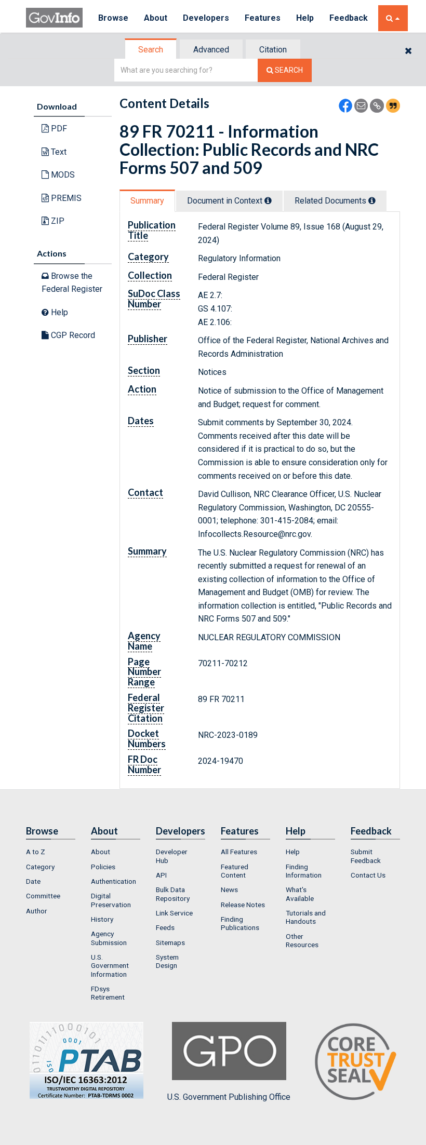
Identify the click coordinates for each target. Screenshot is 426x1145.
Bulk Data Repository (173, 893)
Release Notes (243, 904)
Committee (43, 896)
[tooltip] (268, 200)
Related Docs (331, 201)
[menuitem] (50, 851)
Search (150, 50)
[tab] (151, 49)
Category (40, 867)
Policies (103, 867)
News (229, 889)
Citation (273, 50)
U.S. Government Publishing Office (228, 1097)
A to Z (35, 851)
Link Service (174, 913)
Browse (113, 18)
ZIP (56, 221)
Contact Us (368, 875)
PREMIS (65, 198)
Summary (147, 201)
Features (263, 18)
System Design (167, 961)
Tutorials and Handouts (306, 917)
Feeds (165, 927)
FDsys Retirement (108, 993)
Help (305, 18)
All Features (239, 851)
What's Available (300, 893)
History (102, 919)
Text (57, 152)
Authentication (113, 881)
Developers (206, 18)
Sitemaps (170, 942)
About (155, 18)
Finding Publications (240, 923)
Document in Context (225, 201)
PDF (58, 128)
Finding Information (304, 871)
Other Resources (302, 940)
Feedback (348, 18)
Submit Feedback (366, 855)
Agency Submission (109, 938)
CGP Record (72, 335)
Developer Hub (172, 855)
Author (36, 911)
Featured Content (234, 871)
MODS (62, 175)
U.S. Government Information (110, 965)
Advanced (211, 50)
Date (33, 881)
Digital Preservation (111, 900)
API (161, 875)
